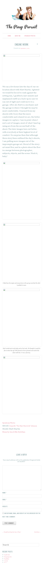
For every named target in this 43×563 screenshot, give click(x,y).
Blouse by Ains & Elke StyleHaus (16, 441)
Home (9, 42)
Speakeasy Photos (29, 42)
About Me (17, 42)
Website (5, 515)
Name (4, 502)
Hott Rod (37, 541)
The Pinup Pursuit (21, 29)
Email (4, 509)
